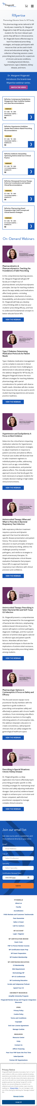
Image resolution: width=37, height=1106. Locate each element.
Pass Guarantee (18, 918)
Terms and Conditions (18, 1018)
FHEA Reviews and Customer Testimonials (19, 914)
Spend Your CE (18, 988)
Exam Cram (18, 942)
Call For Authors (18, 926)
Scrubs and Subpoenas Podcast (19, 984)
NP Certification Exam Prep (18, 950)
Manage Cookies (18, 1029)
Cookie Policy (18, 1014)
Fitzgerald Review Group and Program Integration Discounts (18, 1001)
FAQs (18, 1041)
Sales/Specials (18, 1056)
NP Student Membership (18, 957)
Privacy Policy (18, 1010)
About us (18, 903)
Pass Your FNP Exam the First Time (18, 1053)
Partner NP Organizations (18, 1060)
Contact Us (18, 1045)
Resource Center (18, 1037)
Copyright (18, 1022)
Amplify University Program (18, 996)
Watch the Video (18, 87)
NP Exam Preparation (18, 953)
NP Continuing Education (18, 980)
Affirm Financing (18, 1049)
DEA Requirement (18, 969)
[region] (18, 1085)
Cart (26, 6)
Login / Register (18, 934)
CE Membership (18, 965)
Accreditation (18, 911)
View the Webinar (13, 319)
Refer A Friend (18, 922)
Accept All (18, 1102)
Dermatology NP (18, 973)
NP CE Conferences (18, 977)
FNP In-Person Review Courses (18, 946)
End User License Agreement (18, 1026)
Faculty (18, 907)
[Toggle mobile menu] (32, 6)
